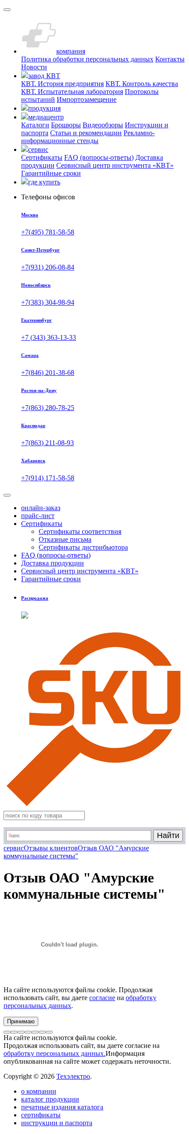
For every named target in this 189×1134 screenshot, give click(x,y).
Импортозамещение (86, 99)
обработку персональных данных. (54, 1053)
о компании (38, 1091)
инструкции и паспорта (56, 1123)
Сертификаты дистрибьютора (83, 547)
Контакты (170, 59)
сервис (14, 848)
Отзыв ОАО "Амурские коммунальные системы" (76, 852)
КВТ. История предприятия (62, 83)
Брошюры (66, 125)
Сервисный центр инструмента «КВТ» (115, 165)
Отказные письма (65, 539)
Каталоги (35, 125)
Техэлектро (73, 1076)
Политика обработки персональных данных (87, 59)
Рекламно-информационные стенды (88, 136)
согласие (102, 997)
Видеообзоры (103, 125)
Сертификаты (41, 157)
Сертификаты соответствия (80, 531)
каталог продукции (50, 1099)
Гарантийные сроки (51, 173)
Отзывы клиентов (51, 848)
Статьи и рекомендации (86, 133)
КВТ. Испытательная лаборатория (72, 91)
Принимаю (21, 1021)
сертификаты (41, 1115)
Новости (34, 67)
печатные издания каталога (62, 1107)
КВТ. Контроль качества (141, 83)
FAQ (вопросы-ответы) (99, 157)
